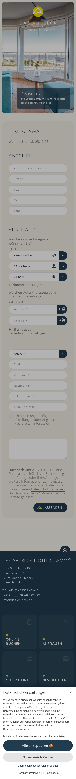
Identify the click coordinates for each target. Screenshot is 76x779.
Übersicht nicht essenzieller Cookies (38, 765)
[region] (38, 717)
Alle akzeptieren (35, 745)
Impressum (52, 773)
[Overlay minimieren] (70, 692)
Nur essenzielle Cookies (38, 757)
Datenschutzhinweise (30, 773)
